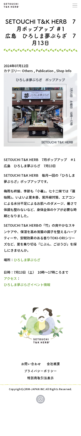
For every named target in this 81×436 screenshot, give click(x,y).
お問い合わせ (31, 364)
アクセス (10, 278)
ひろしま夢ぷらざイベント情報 (27, 284)
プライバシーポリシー (40, 371)
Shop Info (63, 70)
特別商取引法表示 (40, 378)
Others (27, 70)
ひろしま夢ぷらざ (27, 259)
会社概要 (53, 364)
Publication (44, 70)
